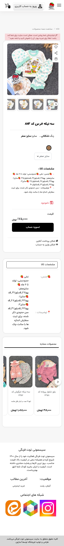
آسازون (19, 542)
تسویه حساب (33, 227)
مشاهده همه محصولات (42, 29)
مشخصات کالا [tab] (48, 264)
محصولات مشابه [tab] (48, 344)
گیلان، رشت (45, 486)
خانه (57, 28)
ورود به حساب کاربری (26, 6)
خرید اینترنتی (19, 486)
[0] (3, 5)
